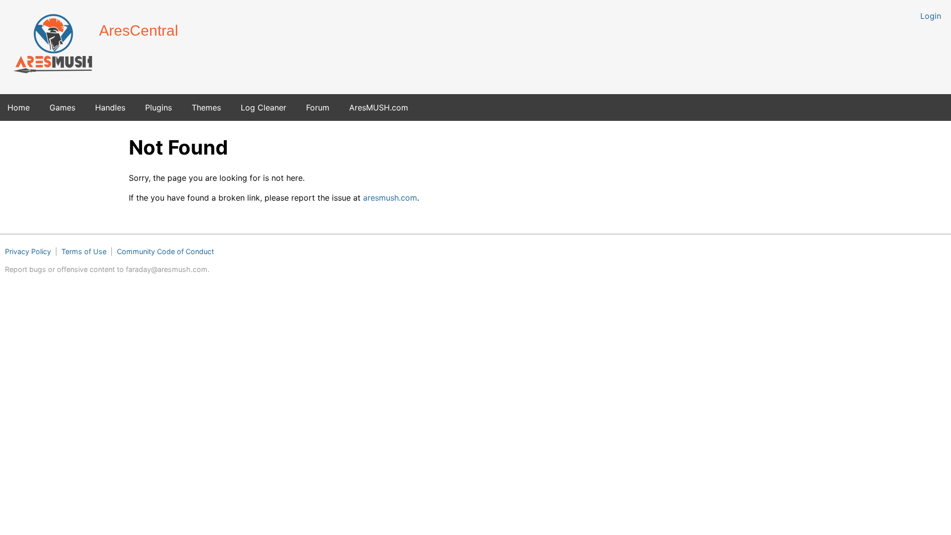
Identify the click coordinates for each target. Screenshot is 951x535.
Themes (206, 107)
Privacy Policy (28, 251)
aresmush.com (390, 198)
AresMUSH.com (378, 107)
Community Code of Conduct (165, 251)
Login (930, 16)
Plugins (158, 107)
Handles (110, 107)
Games (62, 107)
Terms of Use (83, 251)
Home (18, 107)
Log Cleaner (263, 107)
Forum (317, 107)
